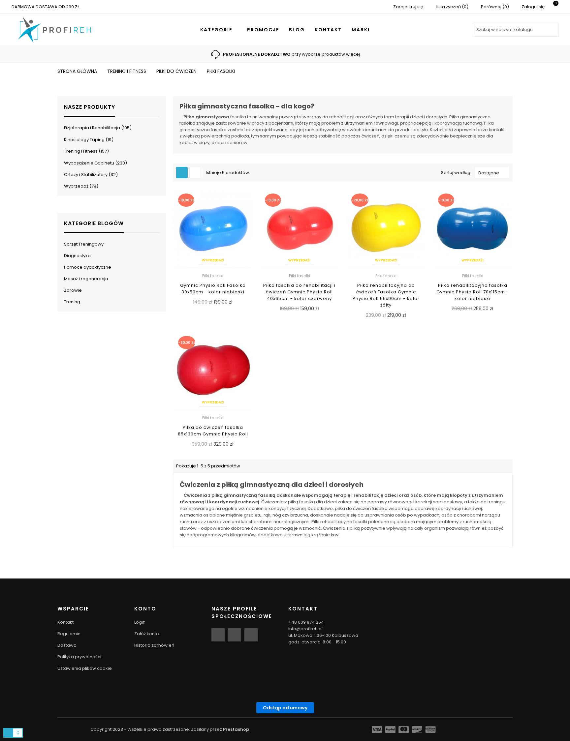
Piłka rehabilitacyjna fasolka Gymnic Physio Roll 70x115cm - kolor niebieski (472, 292)
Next (432, 54)
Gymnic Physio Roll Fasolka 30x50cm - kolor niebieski (213, 288)
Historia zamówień (154, 645)
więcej (353, 54)
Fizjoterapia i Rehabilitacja (97, 128)
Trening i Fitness (85, 151)
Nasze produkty (89, 107)
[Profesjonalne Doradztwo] (216, 54)
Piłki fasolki (212, 276)
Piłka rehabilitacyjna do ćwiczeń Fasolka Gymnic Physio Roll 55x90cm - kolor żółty (386, 295)
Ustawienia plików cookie (84, 668)
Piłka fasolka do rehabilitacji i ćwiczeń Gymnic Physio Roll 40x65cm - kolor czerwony (299, 292)
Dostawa (67, 645)
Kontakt (65, 622)
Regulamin (68, 634)
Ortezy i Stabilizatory (90, 174)
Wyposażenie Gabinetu (94, 163)
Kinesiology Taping (87, 139)
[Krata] (182, 172)
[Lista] (195, 172)
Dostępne (488, 173)
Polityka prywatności (79, 657)
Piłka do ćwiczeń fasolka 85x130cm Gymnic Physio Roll (213, 430)
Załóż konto (146, 634)
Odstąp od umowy (285, 707)
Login (139, 622)
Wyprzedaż (80, 186)
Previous (137, 54)
